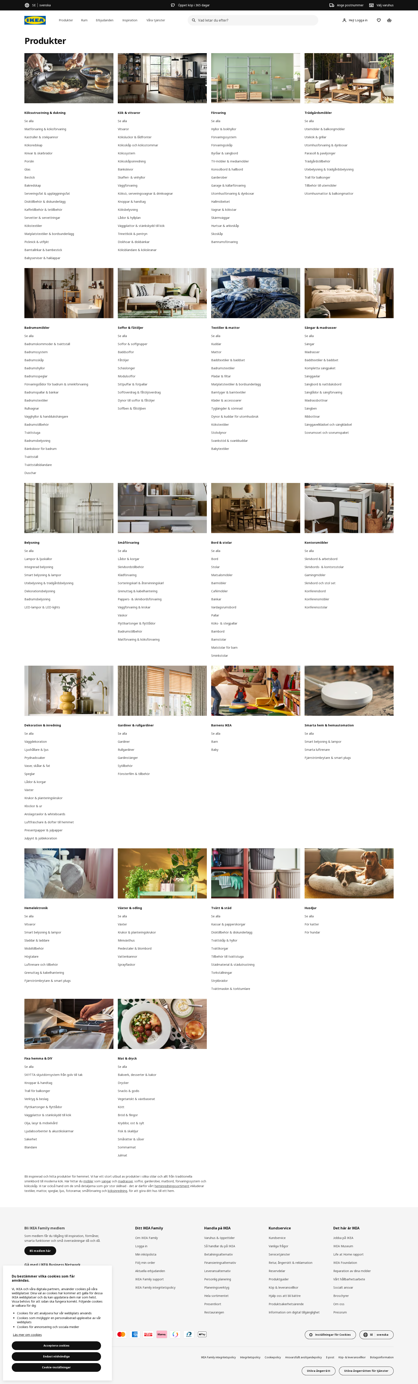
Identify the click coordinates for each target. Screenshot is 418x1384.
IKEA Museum (343, 1246)
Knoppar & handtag (132, 201)
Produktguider (279, 1279)
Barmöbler (218, 583)
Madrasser (312, 352)
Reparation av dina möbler (352, 1271)
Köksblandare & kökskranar (137, 250)
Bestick (29, 177)
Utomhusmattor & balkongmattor (329, 193)
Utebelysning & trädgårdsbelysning (329, 169)
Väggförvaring (127, 185)
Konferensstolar (316, 607)
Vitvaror (123, 129)
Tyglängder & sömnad (227, 408)
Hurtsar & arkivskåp (225, 226)
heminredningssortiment (172, 1186)
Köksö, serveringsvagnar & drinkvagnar (145, 193)
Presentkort (212, 1304)
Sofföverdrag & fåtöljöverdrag (139, 392)
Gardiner (124, 741)
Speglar (29, 774)
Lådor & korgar (128, 559)
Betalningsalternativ (218, 1254)
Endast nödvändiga (56, 1356)
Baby (214, 750)
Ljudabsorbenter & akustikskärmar (49, 1131)
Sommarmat (127, 1147)
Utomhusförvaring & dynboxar (232, 193)
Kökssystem (126, 153)
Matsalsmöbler (222, 575)
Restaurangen (214, 1312)
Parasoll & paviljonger (320, 153)
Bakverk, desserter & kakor (137, 1075)
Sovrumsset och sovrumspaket (327, 432)
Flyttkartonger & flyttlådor (136, 623)
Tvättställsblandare (38, 465)
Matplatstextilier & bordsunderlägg (49, 234)
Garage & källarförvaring (228, 185)
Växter (29, 790)
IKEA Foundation (345, 1263)
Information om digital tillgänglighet (294, 1312)
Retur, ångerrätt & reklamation (290, 1263)
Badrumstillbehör (36, 424)
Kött (121, 1107)
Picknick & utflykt (36, 242)
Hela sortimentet (216, 1296)
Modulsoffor (126, 376)
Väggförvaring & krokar (134, 607)
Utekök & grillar (315, 137)
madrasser (125, 1181)
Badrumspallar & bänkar (41, 392)
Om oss (338, 1304)
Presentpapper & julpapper (43, 830)
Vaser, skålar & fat (37, 766)
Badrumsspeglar (35, 376)
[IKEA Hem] (35, 20)
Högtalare (31, 956)
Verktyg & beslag (36, 1099)
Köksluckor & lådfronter (135, 137)
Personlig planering (217, 1279)
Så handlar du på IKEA (219, 1246)
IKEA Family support (149, 1279)
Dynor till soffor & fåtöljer (136, 400)
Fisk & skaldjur (128, 1131)
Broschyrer (341, 1296)
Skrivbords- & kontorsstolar (324, 567)
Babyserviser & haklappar (42, 258)
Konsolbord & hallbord (227, 169)
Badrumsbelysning (37, 441)
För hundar (312, 932)
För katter (312, 924)
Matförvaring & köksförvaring (45, 129)
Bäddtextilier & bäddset (228, 360)
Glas (27, 169)
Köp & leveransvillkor (283, 1287)
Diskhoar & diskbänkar (134, 242)
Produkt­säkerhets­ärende (286, 1304)
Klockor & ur (33, 806)
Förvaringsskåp (222, 145)
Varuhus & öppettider (219, 1238)
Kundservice (277, 1238)
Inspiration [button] (129, 20)
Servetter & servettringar (42, 218)
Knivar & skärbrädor (38, 153)
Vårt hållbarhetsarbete (349, 1279)
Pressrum (340, 1312)
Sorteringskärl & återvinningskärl (141, 583)
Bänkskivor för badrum (40, 449)
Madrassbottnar (316, 400)
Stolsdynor (218, 432)
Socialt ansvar (343, 1287)
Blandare (30, 1147)
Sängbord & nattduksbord (323, 384)
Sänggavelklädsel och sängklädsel (328, 424)
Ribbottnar (312, 416)
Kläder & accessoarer (226, 400)
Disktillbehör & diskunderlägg (45, 201)
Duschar (30, 473)
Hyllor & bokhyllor (223, 129)
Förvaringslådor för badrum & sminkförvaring (56, 384)
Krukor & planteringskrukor (43, 798)
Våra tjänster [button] (156, 20)
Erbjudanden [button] (104, 20)
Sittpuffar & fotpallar (132, 384)
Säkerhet (30, 1139)
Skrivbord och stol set (320, 583)
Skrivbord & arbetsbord (321, 559)
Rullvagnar (31, 408)
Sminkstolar (219, 655)
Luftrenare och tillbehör (41, 964)
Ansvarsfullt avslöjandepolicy (303, 1357)
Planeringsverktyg (216, 1287)
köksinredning (117, 1191)
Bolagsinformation (382, 1357)
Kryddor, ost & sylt (131, 1123)
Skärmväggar (220, 218)
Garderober (219, 177)
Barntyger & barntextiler (228, 392)
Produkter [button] (66, 20)
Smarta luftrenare (317, 750)
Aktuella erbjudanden (150, 1271)
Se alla (29, 121)
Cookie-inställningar (56, 1367)
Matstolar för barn (224, 647)
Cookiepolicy (273, 1357)
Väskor (122, 615)
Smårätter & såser (131, 1139)
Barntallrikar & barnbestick (43, 250)
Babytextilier (220, 449)
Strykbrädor (219, 981)
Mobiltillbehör (34, 948)
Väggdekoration (35, 741)
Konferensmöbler (317, 599)
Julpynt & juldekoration (40, 838)
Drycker (123, 1083)
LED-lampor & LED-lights (42, 607)
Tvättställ (31, 457)
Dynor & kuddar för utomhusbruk (234, 416)
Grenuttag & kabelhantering (137, 591)
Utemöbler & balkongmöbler (325, 129)
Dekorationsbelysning (39, 591)
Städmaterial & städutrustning (233, 964)
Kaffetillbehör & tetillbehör (43, 210)
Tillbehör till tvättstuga (227, 956)
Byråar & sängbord (224, 153)
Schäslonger (126, 368)
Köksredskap (33, 145)
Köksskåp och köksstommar (138, 145)
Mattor (216, 352)
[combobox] (252, 20)
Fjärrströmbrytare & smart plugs (328, 758)
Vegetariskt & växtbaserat (136, 1099)
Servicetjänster (279, 1254)
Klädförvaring (127, 575)
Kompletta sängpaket (320, 368)
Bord (214, 559)
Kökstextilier (33, 226)
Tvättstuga (32, 432)
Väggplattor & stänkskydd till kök (141, 226)
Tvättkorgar (219, 948)
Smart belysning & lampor (42, 575)
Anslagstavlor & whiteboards (44, 814)
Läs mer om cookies (27, 1335)
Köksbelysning (128, 210)
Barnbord (217, 631)
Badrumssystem (36, 352)
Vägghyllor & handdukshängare (46, 416)
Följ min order (145, 1263)
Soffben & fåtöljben (132, 408)
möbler (88, 1181)
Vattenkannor (127, 956)
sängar (106, 1181)
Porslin (29, 161)
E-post (330, 1357)
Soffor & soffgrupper (132, 344)
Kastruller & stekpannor (41, 137)
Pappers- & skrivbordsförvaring (140, 599)
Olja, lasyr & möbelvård (40, 1123)
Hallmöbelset (220, 201)
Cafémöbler (219, 591)
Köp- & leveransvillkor (352, 1357)
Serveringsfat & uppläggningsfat (47, 193)
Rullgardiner (126, 750)
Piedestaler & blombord (135, 948)
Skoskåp (217, 234)
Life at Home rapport (348, 1254)
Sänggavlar (312, 376)
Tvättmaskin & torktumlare (230, 989)
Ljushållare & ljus (36, 750)
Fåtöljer (123, 360)
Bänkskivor (125, 169)
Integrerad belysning (38, 567)
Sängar (309, 344)
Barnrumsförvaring (224, 242)
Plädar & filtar (221, 376)
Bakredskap (32, 185)
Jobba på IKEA (343, 1238)
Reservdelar (277, 1271)
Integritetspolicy (250, 1357)
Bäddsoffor (126, 352)
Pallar (215, 615)
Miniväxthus (126, 940)
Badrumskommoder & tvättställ (47, 344)
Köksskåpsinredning (132, 161)
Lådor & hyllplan (129, 218)
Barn (214, 741)
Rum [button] (84, 20)
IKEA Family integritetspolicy (155, 1287)
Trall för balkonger (317, 177)
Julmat (122, 1155)
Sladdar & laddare (36, 940)
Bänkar (216, 599)
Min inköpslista (145, 1254)
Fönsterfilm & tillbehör (134, 774)
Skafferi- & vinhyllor (131, 177)
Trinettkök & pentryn (132, 234)
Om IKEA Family (146, 1238)
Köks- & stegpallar (224, 623)
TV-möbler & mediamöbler (230, 161)
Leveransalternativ (217, 1271)
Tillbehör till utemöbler (321, 185)
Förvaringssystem (223, 137)
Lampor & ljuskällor (38, 559)
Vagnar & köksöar (223, 210)
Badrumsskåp (34, 360)
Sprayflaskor (126, 964)
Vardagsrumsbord (223, 607)
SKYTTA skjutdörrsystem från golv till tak (53, 1075)
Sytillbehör (125, 766)
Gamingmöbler (315, 575)
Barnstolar (218, 639)
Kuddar (216, 344)
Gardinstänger (128, 758)
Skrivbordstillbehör (131, 567)
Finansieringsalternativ (220, 1263)
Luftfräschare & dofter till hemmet (49, 822)
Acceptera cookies (56, 1345)
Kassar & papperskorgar (228, 924)
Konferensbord (315, 591)
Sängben (311, 408)
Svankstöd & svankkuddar (229, 441)
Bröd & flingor (128, 1115)
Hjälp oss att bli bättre (285, 1296)
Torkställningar (221, 972)
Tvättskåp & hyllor (224, 940)
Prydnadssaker (34, 758)
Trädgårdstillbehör (317, 161)
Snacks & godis (128, 1091)
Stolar (215, 567)
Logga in (141, 1246)
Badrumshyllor (34, 368)
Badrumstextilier (36, 400)
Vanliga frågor (278, 1246)
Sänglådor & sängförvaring (323, 392)
